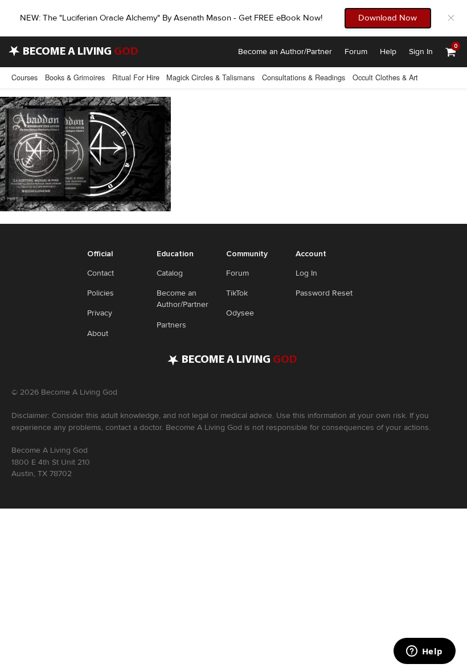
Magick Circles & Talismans (210, 77)
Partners (171, 325)
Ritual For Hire (135, 77)
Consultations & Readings (303, 77)
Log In (306, 273)
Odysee (240, 313)
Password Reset (324, 293)
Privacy (99, 313)
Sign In (421, 51)
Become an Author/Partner (285, 51)
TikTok (237, 293)
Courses (24, 77)
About (97, 333)
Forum (356, 51)
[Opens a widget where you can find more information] (424, 652)
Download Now (387, 18)
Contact (100, 273)
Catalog (170, 273)
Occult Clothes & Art (385, 77)
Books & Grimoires (75, 77)
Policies (100, 293)
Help (388, 51)
